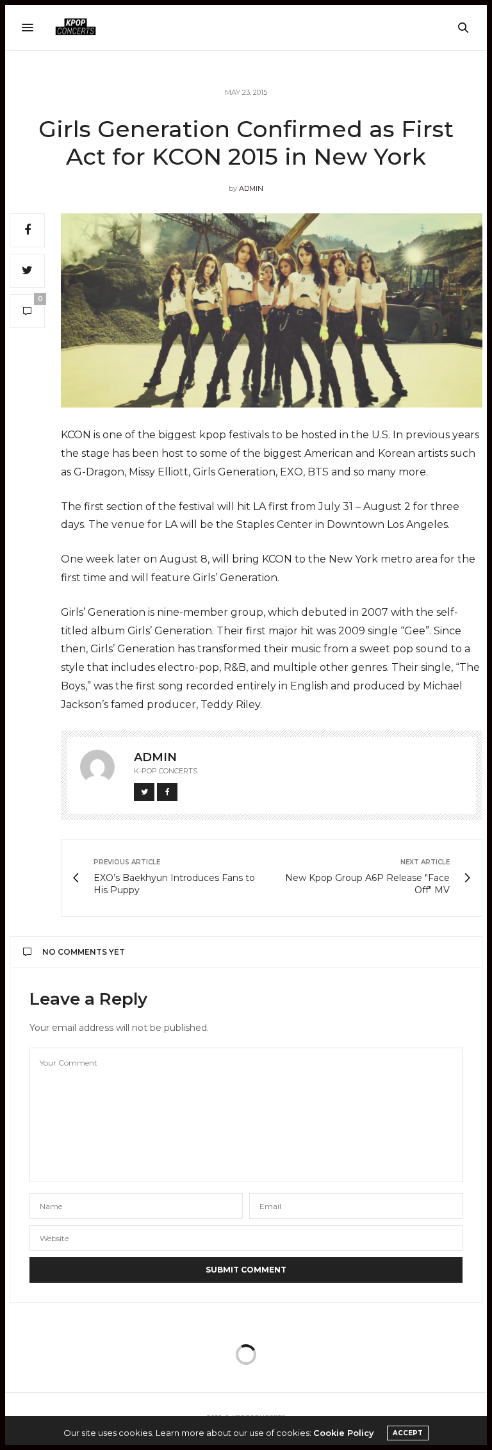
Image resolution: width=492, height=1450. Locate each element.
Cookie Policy (343, 1433)
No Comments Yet (83, 952)
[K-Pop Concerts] (75, 27)
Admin (251, 188)
